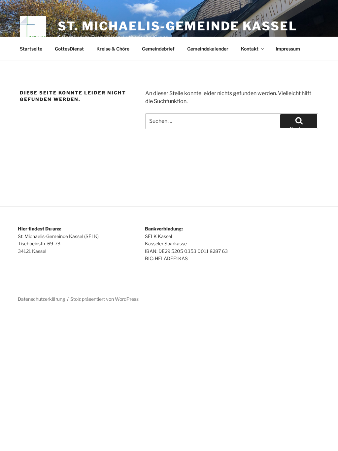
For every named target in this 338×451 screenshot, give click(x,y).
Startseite (31, 49)
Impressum (288, 49)
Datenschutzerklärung (41, 299)
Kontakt (249, 49)
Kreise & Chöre (112, 49)
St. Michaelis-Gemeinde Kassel (177, 26)
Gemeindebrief (158, 49)
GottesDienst (69, 49)
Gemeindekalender (207, 49)
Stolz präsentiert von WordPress (104, 299)
